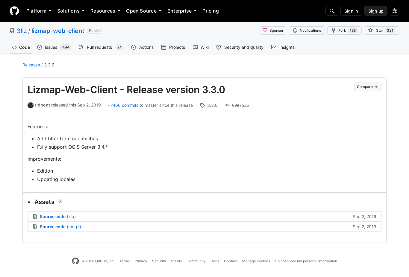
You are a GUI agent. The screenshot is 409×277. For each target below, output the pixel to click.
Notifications (310, 30)
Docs (214, 261)
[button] (204, 201)
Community (196, 261)
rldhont (42, 104)
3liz (22, 30)
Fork (347, 30)
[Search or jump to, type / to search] (331, 11)
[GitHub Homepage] (75, 261)
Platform (36, 11)
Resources (102, 11)
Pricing (210, 11)
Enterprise (179, 11)
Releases (31, 64)
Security (159, 261)
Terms (124, 261)
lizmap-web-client (57, 30)
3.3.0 (49, 64)
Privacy (140, 261)
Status (176, 261)
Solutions (68, 11)
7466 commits (125, 105)
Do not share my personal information (306, 261)
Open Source (141, 11)
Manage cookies (256, 261)
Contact (230, 261)
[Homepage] (14, 11)
